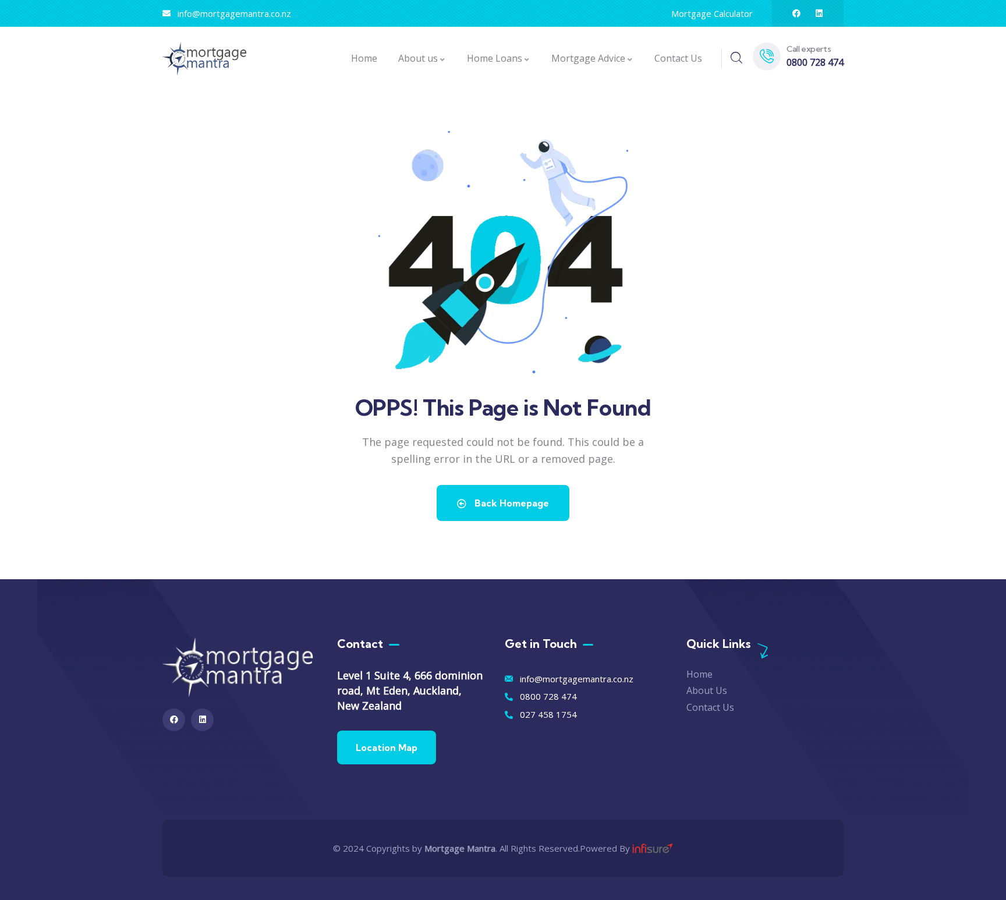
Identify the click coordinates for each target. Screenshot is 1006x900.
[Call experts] (767, 56)
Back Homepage (510, 503)
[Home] (204, 58)
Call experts (809, 49)
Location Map (386, 747)
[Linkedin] (819, 13)
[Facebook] (796, 13)
